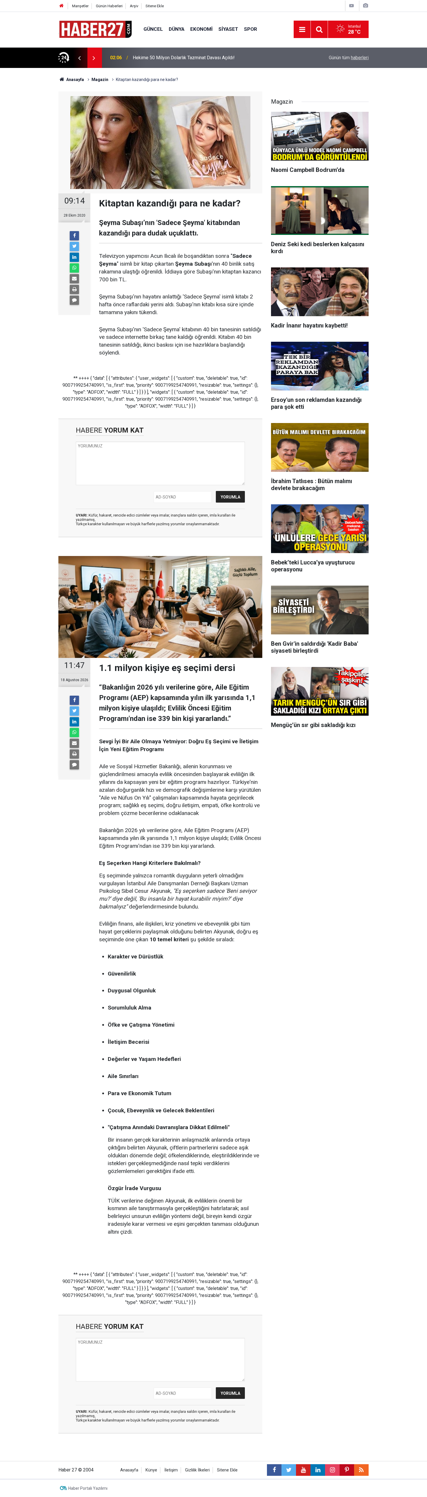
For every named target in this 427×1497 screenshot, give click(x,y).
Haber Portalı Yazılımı (87, 1488)
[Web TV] (351, 5)
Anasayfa (129, 1470)
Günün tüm (349, 57)
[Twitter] (74, 246)
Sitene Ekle (155, 6)
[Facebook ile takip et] (274, 1470)
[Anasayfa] (61, 6)
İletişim (171, 1470)
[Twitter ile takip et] (288, 1470)
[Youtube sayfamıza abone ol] (303, 1470)
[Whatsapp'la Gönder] (74, 268)
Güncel (153, 29)
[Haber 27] (95, 29)
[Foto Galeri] (365, 5)
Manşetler (80, 6)
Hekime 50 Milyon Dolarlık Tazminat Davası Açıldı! (184, 57)
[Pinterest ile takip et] (347, 1470)
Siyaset (228, 29)
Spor (250, 29)
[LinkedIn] (74, 257)
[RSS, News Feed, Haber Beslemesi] (361, 1470)
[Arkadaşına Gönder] (74, 278)
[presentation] (79, 57)
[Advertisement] (31, 170)
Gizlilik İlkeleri (197, 1470)
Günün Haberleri (109, 6)
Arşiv (134, 6)
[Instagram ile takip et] (332, 1470)
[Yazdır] (74, 289)
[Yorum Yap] (74, 300)
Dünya (176, 29)
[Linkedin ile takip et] (318, 1470)
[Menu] (302, 29)
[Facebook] (74, 235)
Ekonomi (201, 29)
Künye (151, 1470)
